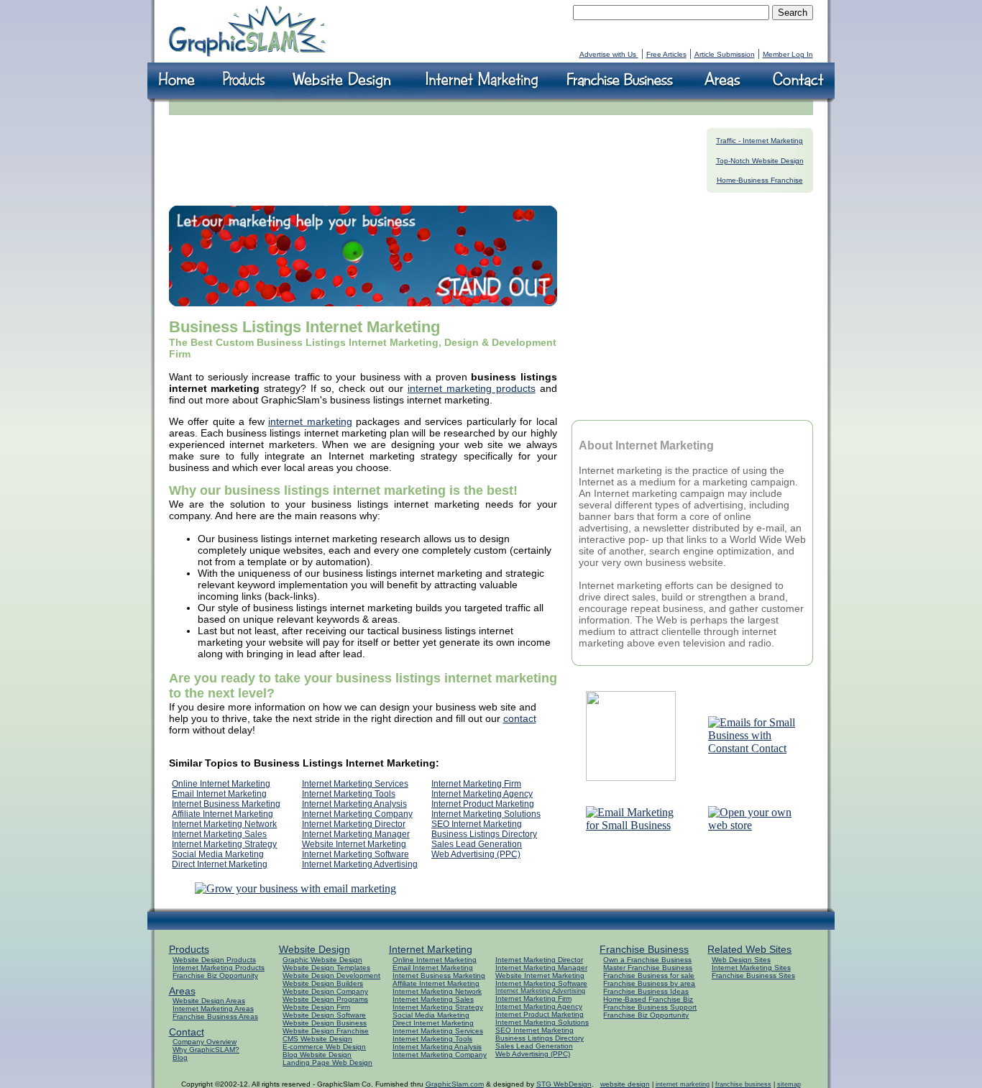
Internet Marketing (430, 949)
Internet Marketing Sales (219, 834)
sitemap (789, 1084)
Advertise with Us (608, 54)
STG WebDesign (564, 1084)
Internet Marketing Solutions (486, 814)
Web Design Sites (741, 960)
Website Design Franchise (326, 1031)
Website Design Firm (316, 1007)
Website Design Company (325, 991)
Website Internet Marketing (354, 844)
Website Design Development (331, 975)
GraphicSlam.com (455, 1084)
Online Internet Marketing (221, 784)
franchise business (743, 1084)
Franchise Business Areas (215, 1016)
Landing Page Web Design (327, 1062)
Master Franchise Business (647, 968)
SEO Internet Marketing (476, 824)
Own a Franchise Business (647, 960)
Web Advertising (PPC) (475, 854)
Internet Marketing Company (357, 814)
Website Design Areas (209, 1001)
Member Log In (788, 54)
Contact (186, 1032)
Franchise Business (644, 949)
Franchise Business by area (649, 983)
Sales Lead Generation (476, 844)
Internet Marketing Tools (348, 794)
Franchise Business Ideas (646, 991)
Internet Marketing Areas (213, 1008)
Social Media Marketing (218, 854)
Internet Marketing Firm (476, 784)
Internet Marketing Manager (356, 834)
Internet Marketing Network (224, 824)
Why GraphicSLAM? (206, 1049)
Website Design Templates (326, 968)
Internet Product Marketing (482, 804)
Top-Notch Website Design (760, 161)
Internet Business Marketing (226, 804)
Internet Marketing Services (355, 784)
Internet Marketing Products (219, 968)
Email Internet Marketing (219, 794)
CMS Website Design (317, 1039)
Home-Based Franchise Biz (648, 999)
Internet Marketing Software (355, 854)
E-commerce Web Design (324, 1047)
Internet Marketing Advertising (360, 864)
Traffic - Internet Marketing (759, 141)
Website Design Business (325, 1023)
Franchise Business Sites (753, 975)
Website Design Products (214, 960)
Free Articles (666, 54)
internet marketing (310, 421)
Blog (180, 1057)
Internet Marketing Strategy (224, 844)
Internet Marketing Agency (482, 794)
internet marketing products (472, 388)
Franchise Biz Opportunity (215, 975)
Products (189, 949)
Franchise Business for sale (648, 975)
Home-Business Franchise (760, 180)
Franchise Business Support (650, 1007)
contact (519, 718)
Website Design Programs (325, 999)
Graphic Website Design (322, 960)
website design (625, 1084)
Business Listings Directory (484, 834)
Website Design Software (324, 1015)
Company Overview (205, 1042)
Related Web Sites (749, 949)
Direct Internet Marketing (219, 864)
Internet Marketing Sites (751, 968)
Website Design (314, 949)
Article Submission (724, 54)
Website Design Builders (323, 983)
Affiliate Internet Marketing (222, 814)
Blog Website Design (317, 1055)
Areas (182, 991)
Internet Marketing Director (353, 824)
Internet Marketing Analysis (354, 804)
